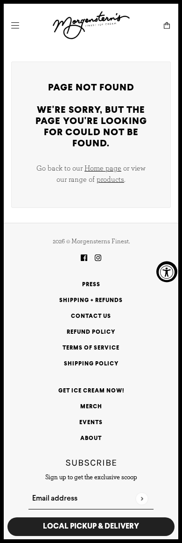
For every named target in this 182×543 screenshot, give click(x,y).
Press (91, 285)
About (91, 438)
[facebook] (84, 257)
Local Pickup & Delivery (91, 526)
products (110, 179)
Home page (102, 168)
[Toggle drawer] (15, 25)
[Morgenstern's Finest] (91, 25)
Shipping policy (91, 364)
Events (91, 423)
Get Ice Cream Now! (91, 391)
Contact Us (91, 316)
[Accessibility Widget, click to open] (166, 271)
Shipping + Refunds (91, 300)
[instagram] (98, 257)
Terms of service (91, 348)
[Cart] (167, 25)
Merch (91, 407)
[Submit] (141, 498)
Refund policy (91, 332)
